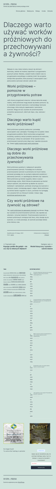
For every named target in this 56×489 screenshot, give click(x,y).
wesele (10, 292)
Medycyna (30, 11)
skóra (24, 287)
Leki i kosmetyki (9, 279)
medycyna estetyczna (17, 281)
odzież (16, 284)
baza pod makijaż (6, 272)
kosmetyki (14, 277)
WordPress (21, 482)
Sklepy (37, 11)
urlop (23, 289)
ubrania (20, 289)
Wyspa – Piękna (10, 479)
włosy (14, 292)
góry (10, 277)
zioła (22, 295)
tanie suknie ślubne (14, 289)
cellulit (18, 272)
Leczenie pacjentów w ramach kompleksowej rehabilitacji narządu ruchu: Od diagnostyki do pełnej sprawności (42, 301)
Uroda (44, 11)
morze (9, 284)
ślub (25, 295)
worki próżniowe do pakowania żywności (23, 210)
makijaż (15, 279)
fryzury (7, 277)
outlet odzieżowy (9, 287)
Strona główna (20, 11)
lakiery (19, 277)
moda (5, 284)
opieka (4, 287)
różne (20, 287)
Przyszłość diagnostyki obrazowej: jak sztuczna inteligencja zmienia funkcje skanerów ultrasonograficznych (42, 273)
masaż (19, 279)
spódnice (5, 289)
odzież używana (22, 284)
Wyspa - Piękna (10, 4)
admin (12, 235)
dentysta (22, 272)
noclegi (13, 284)
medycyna (9, 281)
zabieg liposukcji (10, 295)
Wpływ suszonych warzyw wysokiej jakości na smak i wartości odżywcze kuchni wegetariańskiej (42, 335)
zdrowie (17, 295)
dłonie (4, 277)
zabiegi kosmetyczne (18, 292)
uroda (5, 292)
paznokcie (15, 287)
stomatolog (9, 289)
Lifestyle (46, 235)
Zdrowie (50, 11)
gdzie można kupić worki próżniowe (26, 143)
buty (15, 272)
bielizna (12, 272)
